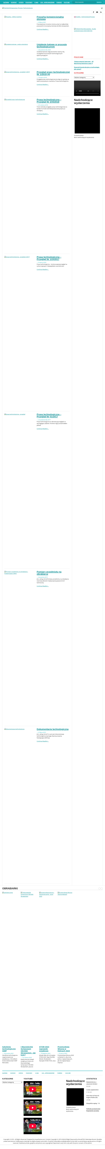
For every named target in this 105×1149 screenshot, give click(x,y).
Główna (6, 2)
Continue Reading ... (43, 29)
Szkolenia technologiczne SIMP (9, 1049)
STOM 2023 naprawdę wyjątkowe (44, 1049)
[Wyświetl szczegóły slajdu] (87, 41)
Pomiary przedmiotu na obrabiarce (49, 573)
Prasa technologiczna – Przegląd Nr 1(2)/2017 (49, 258)
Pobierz (59, 2)
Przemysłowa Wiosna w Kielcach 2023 (64, 1049)
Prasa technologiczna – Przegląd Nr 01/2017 (49, 415)
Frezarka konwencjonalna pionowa (50, 18)
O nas (36, 2)
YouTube (67, 2)
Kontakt (14, 2)
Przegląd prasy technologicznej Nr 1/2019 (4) (53, 73)
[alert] (87, 121)
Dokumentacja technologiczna (52, 729)
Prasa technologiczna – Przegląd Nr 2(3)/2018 (49, 100)
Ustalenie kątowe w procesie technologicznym (52, 45)
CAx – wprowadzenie (47, 2)
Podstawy (29, 2)
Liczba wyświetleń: (92, 1090)
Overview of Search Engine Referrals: (92, 1096)
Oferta (21, 2)
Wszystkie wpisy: (92, 1103)
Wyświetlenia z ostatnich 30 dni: (92, 1083)
